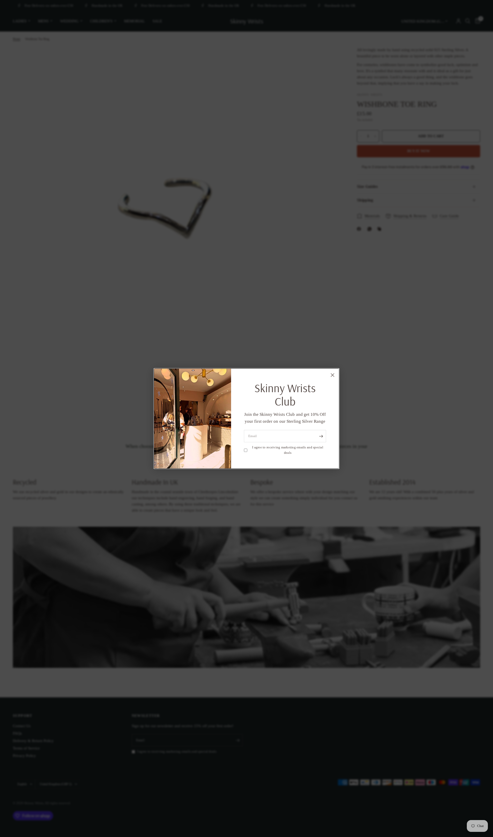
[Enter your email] (321, 436)
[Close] (332, 375)
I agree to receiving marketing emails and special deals (287, 450)
